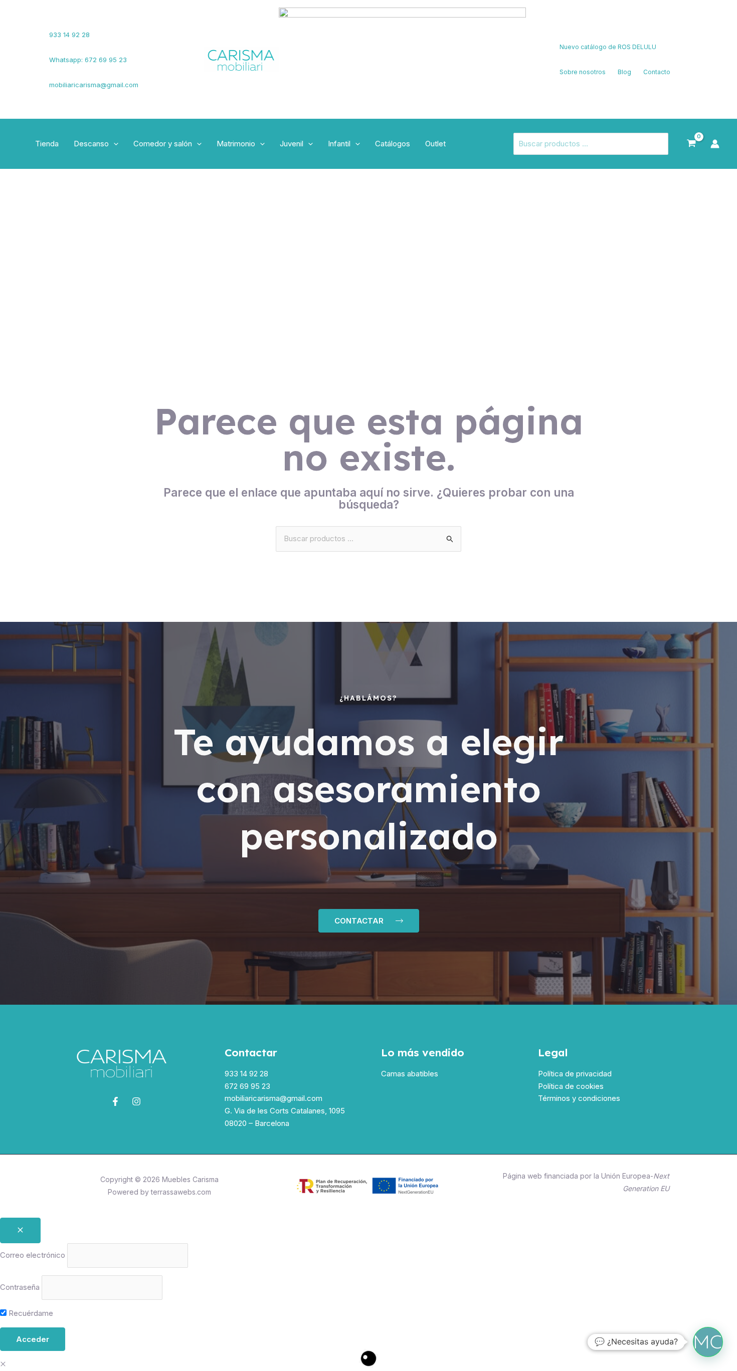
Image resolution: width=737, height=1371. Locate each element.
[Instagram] (26, 66)
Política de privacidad (575, 1073)
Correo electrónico (32, 1255)
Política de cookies (571, 1086)
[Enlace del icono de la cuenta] (714, 143)
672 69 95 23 (247, 1086)
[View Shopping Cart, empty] (691, 144)
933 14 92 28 (69, 35)
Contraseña (20, 1287)
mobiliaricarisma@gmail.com (93, 85)
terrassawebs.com (181, 1192)
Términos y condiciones (579, 1098)
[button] (113, 144)
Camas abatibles (409, 1073)
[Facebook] (23, 54)
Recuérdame (30, 1313)
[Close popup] (20, 1230)
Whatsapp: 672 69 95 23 (88, 60)
